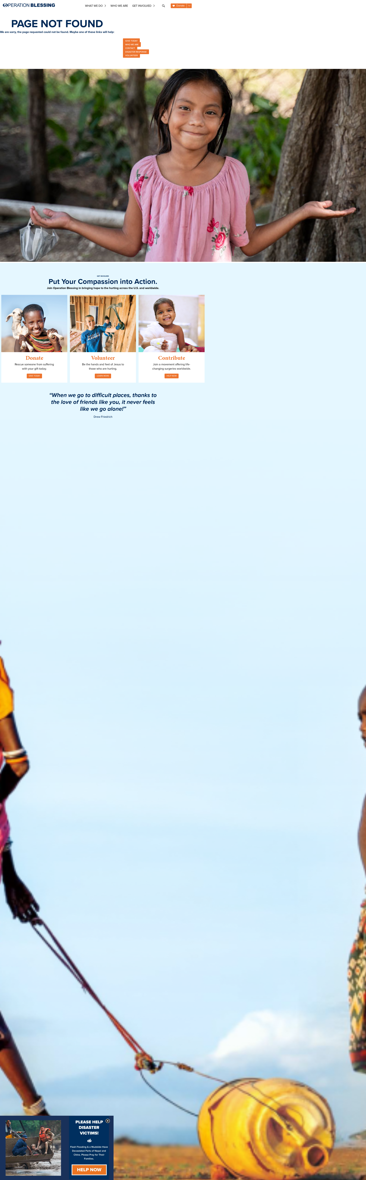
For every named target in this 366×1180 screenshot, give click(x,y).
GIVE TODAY (131, 40)
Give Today (34, 375)
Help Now (172, 375)
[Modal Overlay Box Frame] (57, 1148)
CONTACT (130, 48)
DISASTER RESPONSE (136, 51)
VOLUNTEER (131, 55)
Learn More (103, 375)
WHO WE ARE (132, 44)
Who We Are (119, 6)
